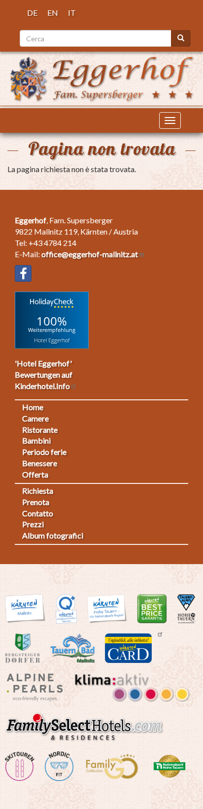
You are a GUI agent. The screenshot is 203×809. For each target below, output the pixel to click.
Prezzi (33, 524)
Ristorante (40, 429)
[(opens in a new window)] (23, 273)
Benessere (39, 463)
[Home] (101, 77)
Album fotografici (52, 535)
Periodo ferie (44, 451)
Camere (35, 418)
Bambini (36, 440)
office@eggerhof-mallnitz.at (89, 254)
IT (72, 12)
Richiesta (37, 490)
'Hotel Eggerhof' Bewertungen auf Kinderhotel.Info (43, 374)
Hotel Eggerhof (51, 339)
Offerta (35, 474)
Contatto (37, 513)
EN (52, 12)
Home (32, 407)
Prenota (35, 502)
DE (32, 12)
